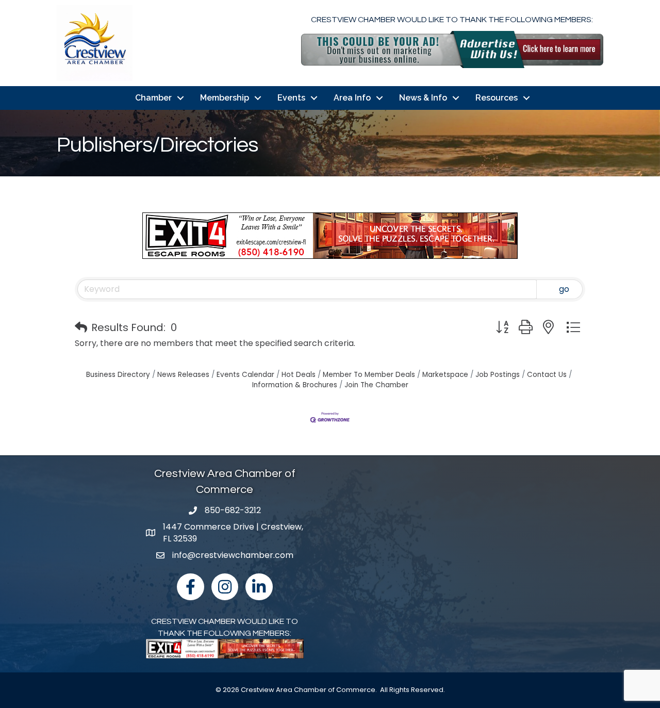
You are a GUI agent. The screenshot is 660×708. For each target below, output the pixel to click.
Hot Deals (299, 375)
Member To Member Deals (369, 375)
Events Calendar (245, 375)
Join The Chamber (376, 385)
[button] (81, 327)
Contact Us (547, 375)
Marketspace (445, 375)
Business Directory (118, 375)
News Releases (183, 375)
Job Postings (497, 375)
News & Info (423, 98)
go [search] (564, 289)
